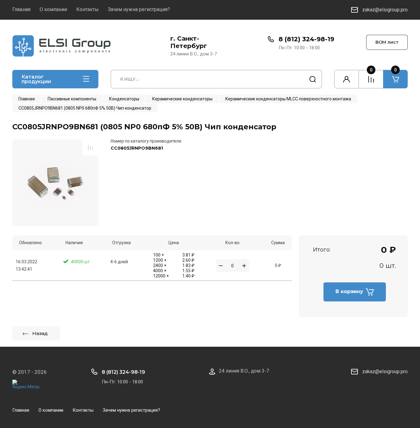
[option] (55, 182)
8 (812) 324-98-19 (306, 39)
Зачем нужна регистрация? (139, 9)
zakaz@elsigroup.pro (385, 10)
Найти (312, 79)
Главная (21, 9)
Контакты (87, 9)
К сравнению (90, 147)
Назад (40, 333)
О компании (53, 9)
